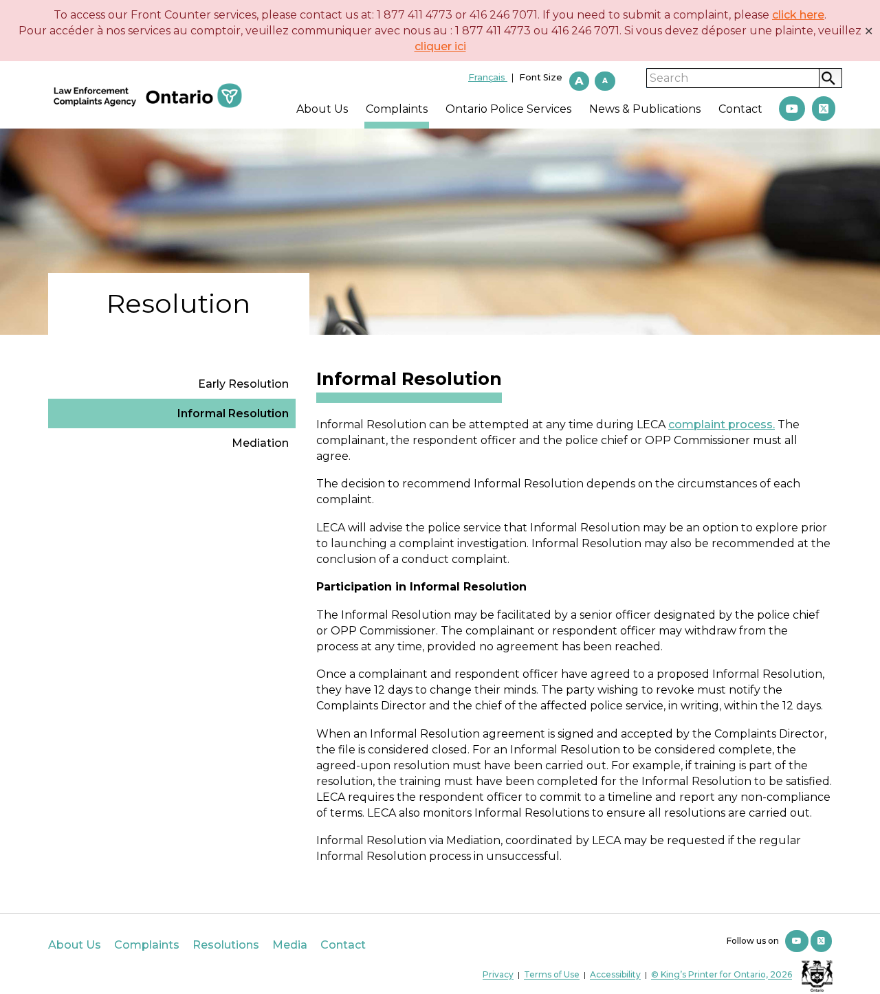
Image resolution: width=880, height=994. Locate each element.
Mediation (260, 443)
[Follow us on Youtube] (796, 941)
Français (487, 77)
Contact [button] (740, 108)
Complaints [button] (397, 108)
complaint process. (721, 424)
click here (798, 14)
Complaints (146, 944)
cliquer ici (440, 46)
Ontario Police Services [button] (508, 108)
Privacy (498, 975)
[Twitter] (823, 108)
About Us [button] (322, 108)
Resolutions (225, 944)
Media (289, 944)
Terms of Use (552, 975)
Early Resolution (243, 383)
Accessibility (615, 975)
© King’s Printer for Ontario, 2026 (721, 975)
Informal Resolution (233, 413)
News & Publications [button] (645, 108)
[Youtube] (792, 108)
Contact (343, 944)
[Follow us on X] (821, 941)
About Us (74, 944)
